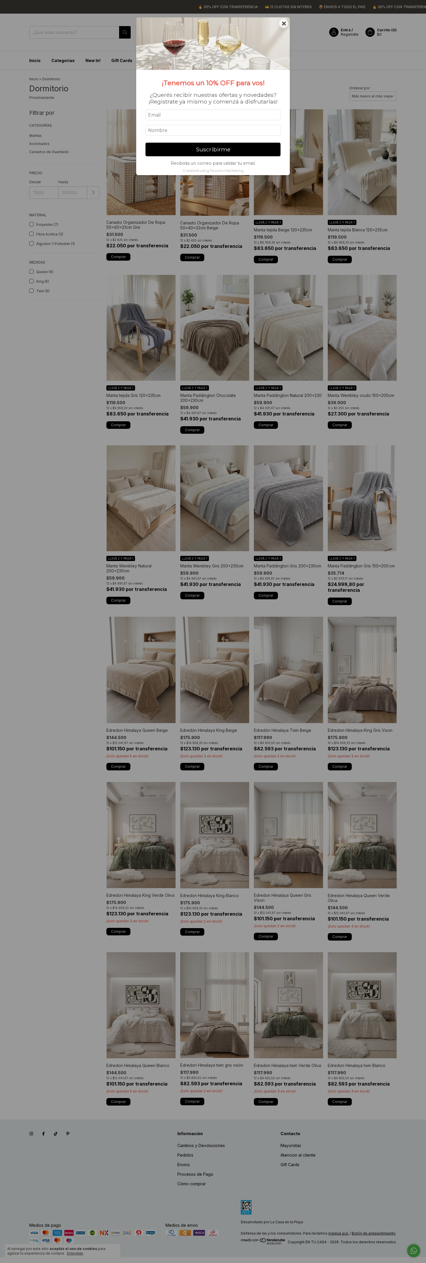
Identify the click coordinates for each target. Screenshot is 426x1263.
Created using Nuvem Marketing (213, 170)
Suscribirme (213, 149)
